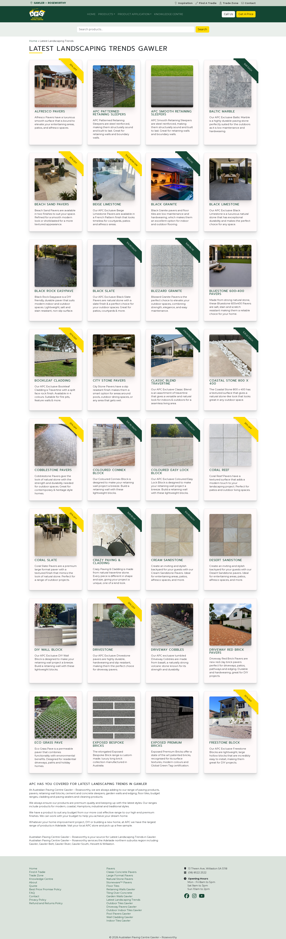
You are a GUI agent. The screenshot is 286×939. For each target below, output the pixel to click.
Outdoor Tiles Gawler (119, 903)
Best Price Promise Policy (45, 889)
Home (91, 14)
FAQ (32, 892)
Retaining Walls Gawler (120, 889)
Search (202, 29)
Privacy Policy (37, 899)
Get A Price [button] (245, 14)
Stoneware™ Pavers (119, 882)
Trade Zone (230, 3)
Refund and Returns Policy (46, 903)
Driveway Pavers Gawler (121, 906)
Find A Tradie (207, 3)
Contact (250, 3)
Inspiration (185, 3)
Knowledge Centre (168, 14)
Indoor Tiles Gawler (118, 920)
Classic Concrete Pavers (121, 872)
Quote (33, 885)
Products (105, 14)
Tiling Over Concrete (119, 892)
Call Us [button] (228, 14)
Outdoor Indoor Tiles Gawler (124, 910)
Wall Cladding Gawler (119, 917)
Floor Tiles (112, 885)
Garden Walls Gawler (119, 896)
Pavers (110, 868)
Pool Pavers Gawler (118, 913)
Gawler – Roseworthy (49, 3)
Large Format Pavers (119, 875)
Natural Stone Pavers (119, 878)
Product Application (134, 14)
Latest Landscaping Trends (123, 899)
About (33, 882)
